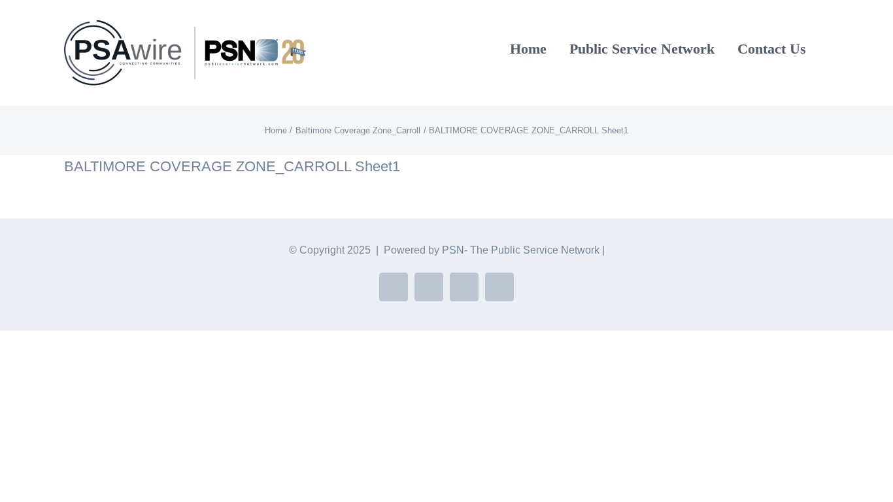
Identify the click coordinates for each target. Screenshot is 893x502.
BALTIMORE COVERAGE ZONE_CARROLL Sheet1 (232, 166)
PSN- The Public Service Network (520, 250)
